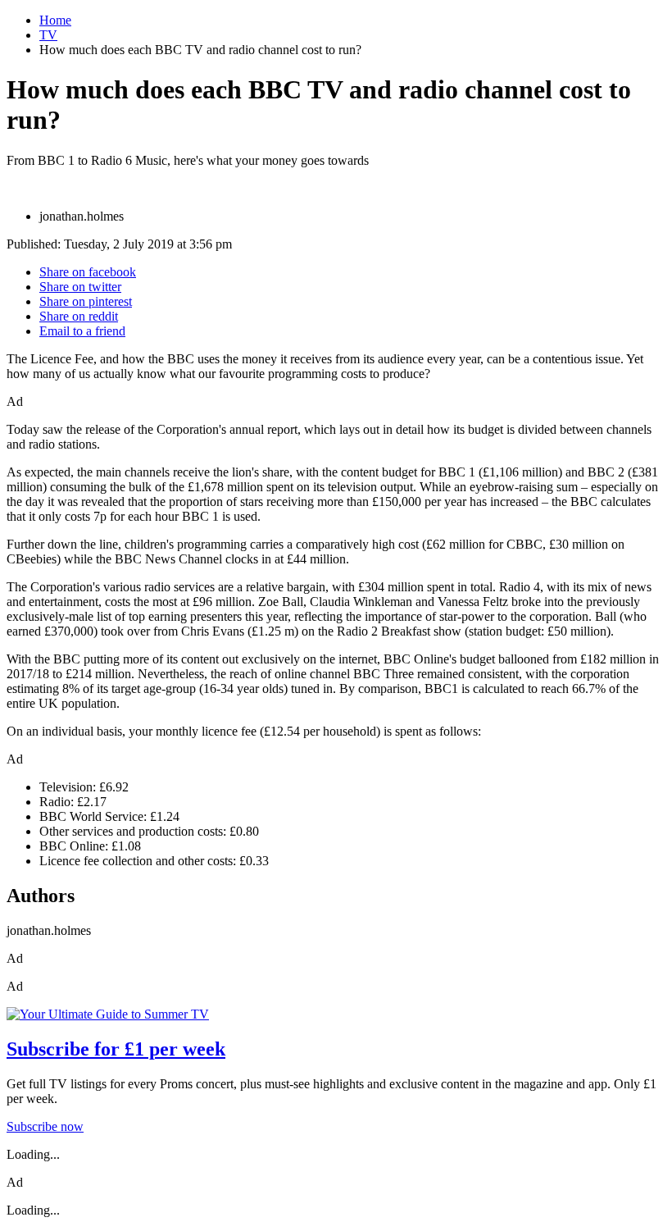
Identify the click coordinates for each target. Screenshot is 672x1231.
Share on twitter (80, 287)
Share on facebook (87, 272)
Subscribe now (45, 1126)
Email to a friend (82, 331)
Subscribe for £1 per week (116, 1049)
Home (55, 20)
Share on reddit (78, 316)
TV (48, 35)
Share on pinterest (85, 301)
